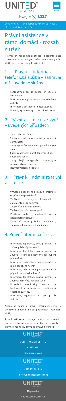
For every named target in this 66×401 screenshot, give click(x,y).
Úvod (7, 23)
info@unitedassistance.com (33, 374)
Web (23, 396)
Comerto (40, 396)
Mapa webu (33, 391)
